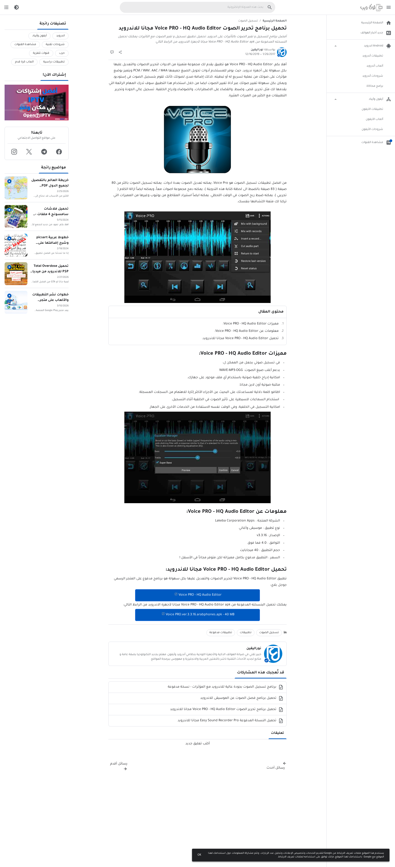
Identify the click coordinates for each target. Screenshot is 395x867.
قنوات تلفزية (41, 53)
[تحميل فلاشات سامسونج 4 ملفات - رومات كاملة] (16, 216)
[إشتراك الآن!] (37, 102)
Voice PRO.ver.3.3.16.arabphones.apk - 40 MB (200, 615)
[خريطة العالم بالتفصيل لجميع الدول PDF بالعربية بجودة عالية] (16, 187)
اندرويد (60, 36)
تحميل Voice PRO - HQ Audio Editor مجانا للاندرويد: (240, 338)
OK (199, 855)
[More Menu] (6, 7)
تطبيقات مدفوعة (220, 632)
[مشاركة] (120, 52)
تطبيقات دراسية (54, 62)
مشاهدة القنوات (25, 44)
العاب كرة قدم (24, 62)
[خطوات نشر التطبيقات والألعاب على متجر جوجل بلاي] (16, 302)
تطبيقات (245, 632)
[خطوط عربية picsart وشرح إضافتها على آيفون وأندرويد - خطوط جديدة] (16, 245)
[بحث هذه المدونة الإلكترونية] (269, 7)
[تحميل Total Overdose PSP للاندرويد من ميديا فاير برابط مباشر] (16, 273)
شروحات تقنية (55, 44)
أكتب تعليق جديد (197, 744)
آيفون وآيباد (39, 36)
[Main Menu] (388, 7)
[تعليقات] (112, 52)
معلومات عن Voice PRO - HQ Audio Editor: (246, 331)
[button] (59, 151)
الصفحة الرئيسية (275, 21)
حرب (62, 53)
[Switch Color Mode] (16, 7)
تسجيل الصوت (248, 21)
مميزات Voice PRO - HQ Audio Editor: (251, 324)
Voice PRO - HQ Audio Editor (200, 595)
